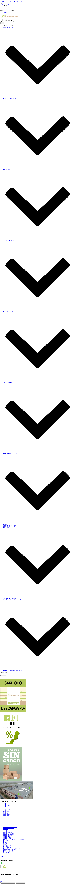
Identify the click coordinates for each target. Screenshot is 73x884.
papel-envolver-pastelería (7, 847)
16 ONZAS (5, 806)
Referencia (2, 19)
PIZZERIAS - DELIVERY (8, 850)
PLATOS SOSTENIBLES (8, 851)
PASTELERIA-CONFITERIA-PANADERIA (11, 848)
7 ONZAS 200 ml (6, 813)
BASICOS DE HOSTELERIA (9, 816)
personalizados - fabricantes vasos (9, 849)
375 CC (4, 808)
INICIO (1, 856)
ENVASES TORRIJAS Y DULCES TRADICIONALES (13, 839)
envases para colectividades (8, 832)
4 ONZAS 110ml (6, 809)
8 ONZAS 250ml (6, 814)
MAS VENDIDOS (6, 843)
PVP (1, 21)
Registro (1, 4)
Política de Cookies (16, 869)
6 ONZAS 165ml (6, 811)
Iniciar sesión (6, 4)
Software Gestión (6, 869)
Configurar (9, 881)
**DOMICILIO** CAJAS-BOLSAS (10, 827)
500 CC (4, 810)
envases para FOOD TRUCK (8, 833)
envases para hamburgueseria (8, 834)
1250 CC (5, 804)
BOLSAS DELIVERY (7, 819)
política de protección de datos (26, 869)
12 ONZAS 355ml (6, 805)
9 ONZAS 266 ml (6, 815)
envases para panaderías (7, 835)
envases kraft (5, 829)
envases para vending (7, 838)
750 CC (4, 812)
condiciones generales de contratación (56, 869)
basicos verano (6, 817)
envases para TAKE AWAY (8, 837)
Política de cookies (3, 881)
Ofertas (4, 844)
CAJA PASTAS (6, 821)
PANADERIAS (6, 846)
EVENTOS (5, 840)
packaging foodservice (7, 845)
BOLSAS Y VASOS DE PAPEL (9, 820)
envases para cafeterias (7, 830)
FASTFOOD (5, 841)
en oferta (3, 674)
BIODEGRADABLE (7, 818)
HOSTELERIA (6, 842)
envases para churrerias (7, 831)
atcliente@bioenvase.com (33, 866)
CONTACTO (5, 12)
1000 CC (5, 803)
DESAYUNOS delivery (7, 826)
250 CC (4, 807)
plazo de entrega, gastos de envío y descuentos (40, 869)
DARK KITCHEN (6, 825)
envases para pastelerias (7, 836)
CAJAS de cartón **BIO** (8, 822)
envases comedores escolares (8, 828)
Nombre (1, 18)
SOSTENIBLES (6, 852)
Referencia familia (3, 20)
